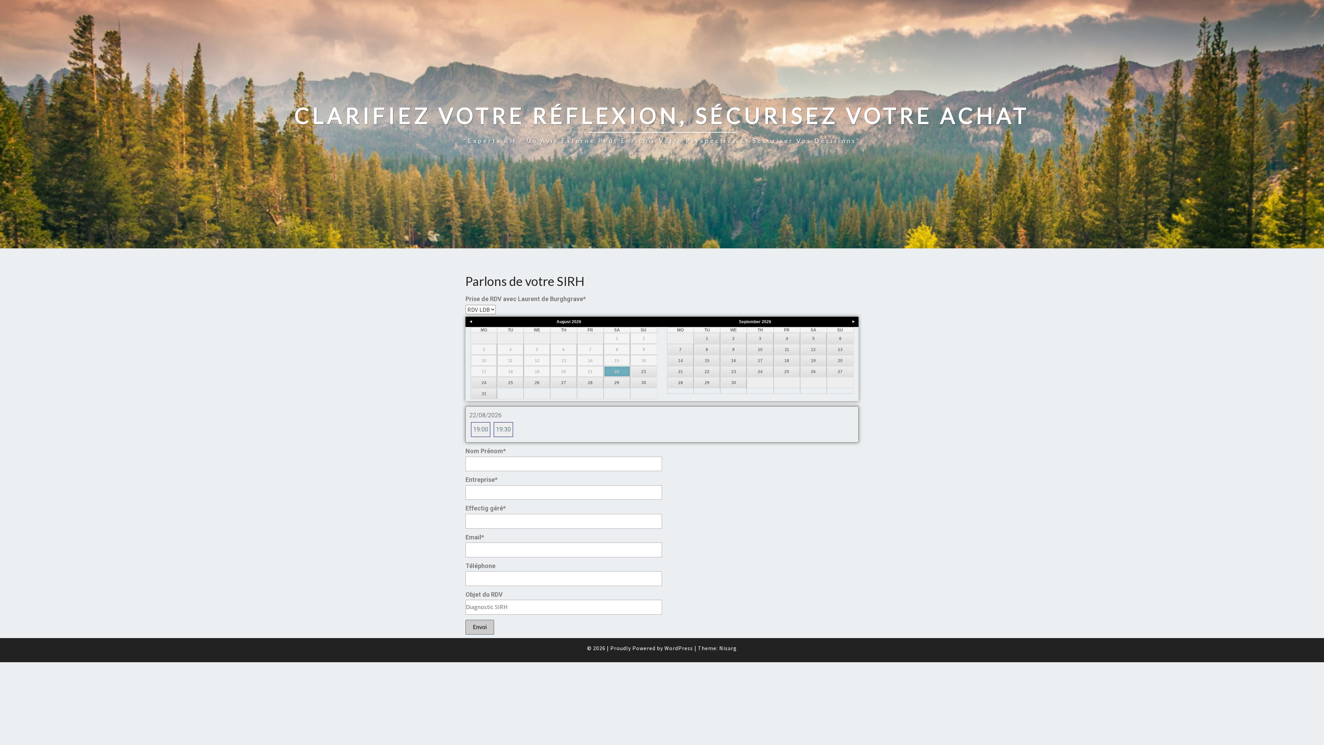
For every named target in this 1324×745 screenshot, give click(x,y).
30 (643, 382)
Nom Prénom (485, 451)
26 (537, 382)
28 (590, 382)
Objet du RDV (484, 594)
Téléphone (480, 565)
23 (643, 371)
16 (733, 360)
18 (786, 360)
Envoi (480, 627)
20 (840, 360)
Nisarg (728, 648)
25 (510, 382)
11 (787, 349)
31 (484, 393)
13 (840, 349)
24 (484, 382)
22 (616, 371)
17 (760, 360)
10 (760, 349)
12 (813, 349)
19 (813, 360)
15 (707, 360)
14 (680, 360)
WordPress (678, 648)
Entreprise (481, 479)
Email (474, 537)
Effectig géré (485, 508)
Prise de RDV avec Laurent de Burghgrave (525, 298)
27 (563, 382)
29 (616, 382)
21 (680, 371)
